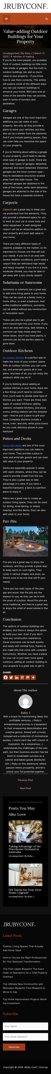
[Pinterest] (22, 677)
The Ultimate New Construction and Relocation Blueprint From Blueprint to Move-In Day (24, 988)
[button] (46, 18)
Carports (8, 209)
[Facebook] (5, 677)
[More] (33, 677)
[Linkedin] (16, 677)
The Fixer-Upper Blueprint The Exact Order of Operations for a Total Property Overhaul (25, 973)
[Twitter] (11, 677)
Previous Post (25, 780)
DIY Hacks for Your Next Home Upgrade (25, 891)
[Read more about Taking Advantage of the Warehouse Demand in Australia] (25, 831)
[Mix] (27, 677)
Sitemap (43, 1067)
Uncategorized (11, 53)
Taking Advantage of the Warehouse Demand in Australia (25, 849)
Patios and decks (12, 445)
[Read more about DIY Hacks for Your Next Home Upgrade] (25, 874)
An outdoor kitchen (13, 357)
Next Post (25, 788)
